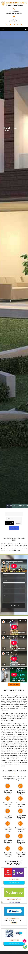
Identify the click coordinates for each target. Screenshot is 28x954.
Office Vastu (14, 506)
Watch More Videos (14, 684)
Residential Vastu (9, 506)
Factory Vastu (25, 506)
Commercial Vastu (20, 506)
